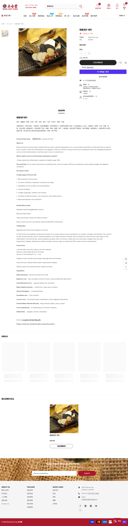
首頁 (3, 24)
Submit (87, 473)
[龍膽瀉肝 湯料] (64, 418)
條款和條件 (90, 67)
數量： (82, 49)
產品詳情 (61, 110)
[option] (43, 52)
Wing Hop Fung (93, 37)
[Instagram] (85, 506)
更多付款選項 (103, 76)
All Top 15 (10, 24)
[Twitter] (80, 510)
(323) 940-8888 (93, 493)
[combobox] (61, 6)
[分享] (124, 62)
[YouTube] (96, 506)
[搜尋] (64, 6)
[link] (120, 62)
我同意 (84, 67)
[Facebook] (80, 506)
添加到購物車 (98, 62)
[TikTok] (91, 506)
